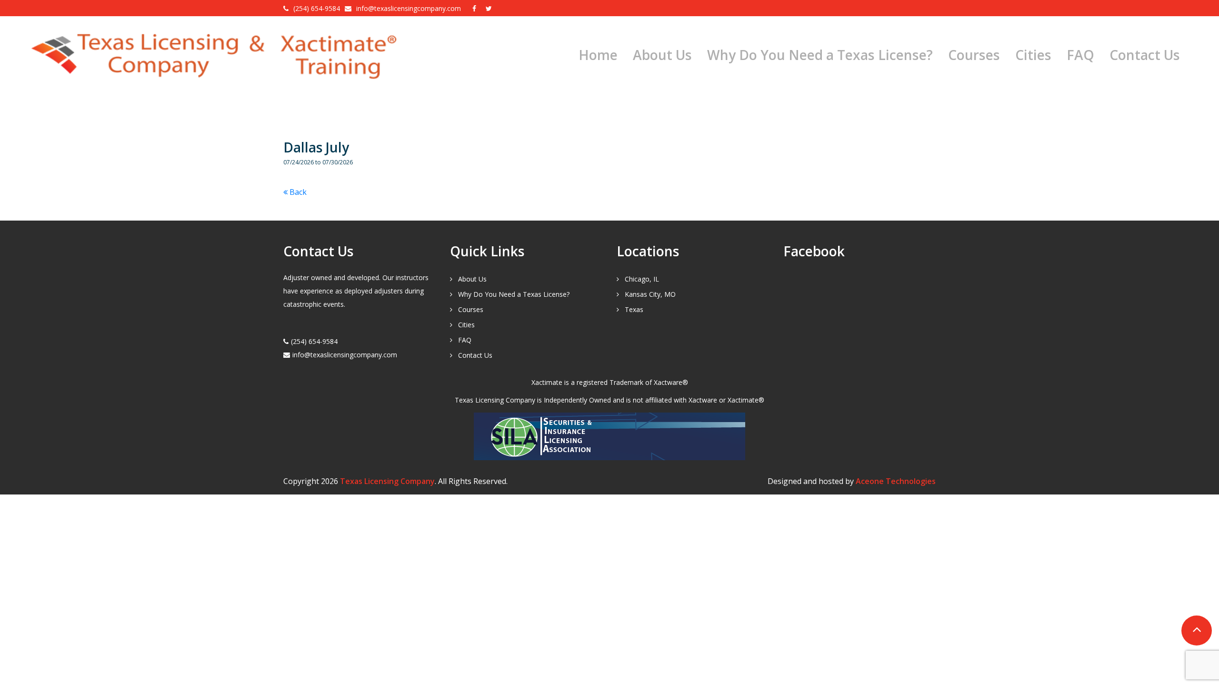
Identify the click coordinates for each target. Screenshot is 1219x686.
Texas (634, 309)
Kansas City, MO (650, 294)
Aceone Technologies (896, 481)
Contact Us (1144, 55)
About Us (662, 55)
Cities (1033, 55)
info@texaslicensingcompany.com (409, 8)
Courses (974, 55)
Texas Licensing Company (387, 481)
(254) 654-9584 (316, 8)
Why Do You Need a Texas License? (820, 55)
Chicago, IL (642, 278)
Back (297, 192)
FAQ (1080, 55)
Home (598, 55)
